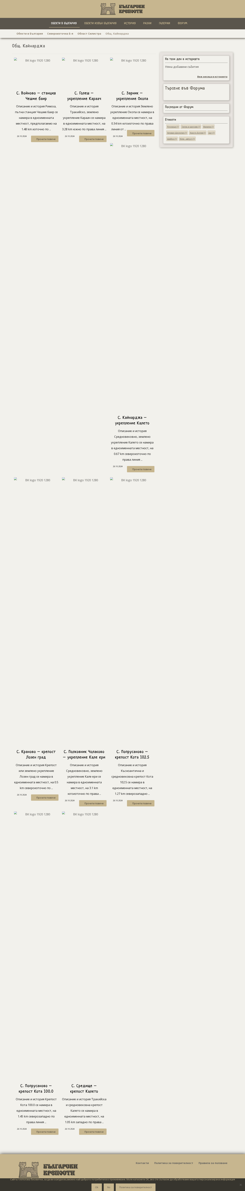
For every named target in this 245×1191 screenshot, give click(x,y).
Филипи (208, 126)
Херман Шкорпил (177, 132)
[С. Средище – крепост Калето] (84, 945)
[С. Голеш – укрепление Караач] (84, 72)
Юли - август (187, 138)
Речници (173, 126)
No (108, 1187)
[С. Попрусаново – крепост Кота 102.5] (132, 611)
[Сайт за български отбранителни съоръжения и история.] (122, 9)
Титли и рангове (191, 126)
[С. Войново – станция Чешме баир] (36, 72)
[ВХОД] (200, 23)
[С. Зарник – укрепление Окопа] (132, 72)
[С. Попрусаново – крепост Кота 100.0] (36, 945)
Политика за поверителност (135, 1187)
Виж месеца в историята (212, 76)
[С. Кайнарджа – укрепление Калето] (132, 277)
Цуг (211, 132)
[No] (240, 1185)
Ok (96, 1187)
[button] (87, 1163)
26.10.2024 (22, 136)
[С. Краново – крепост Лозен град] (36, 611)
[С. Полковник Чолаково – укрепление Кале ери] (84, 611)
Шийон (172, 138)
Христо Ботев (198, 132)
